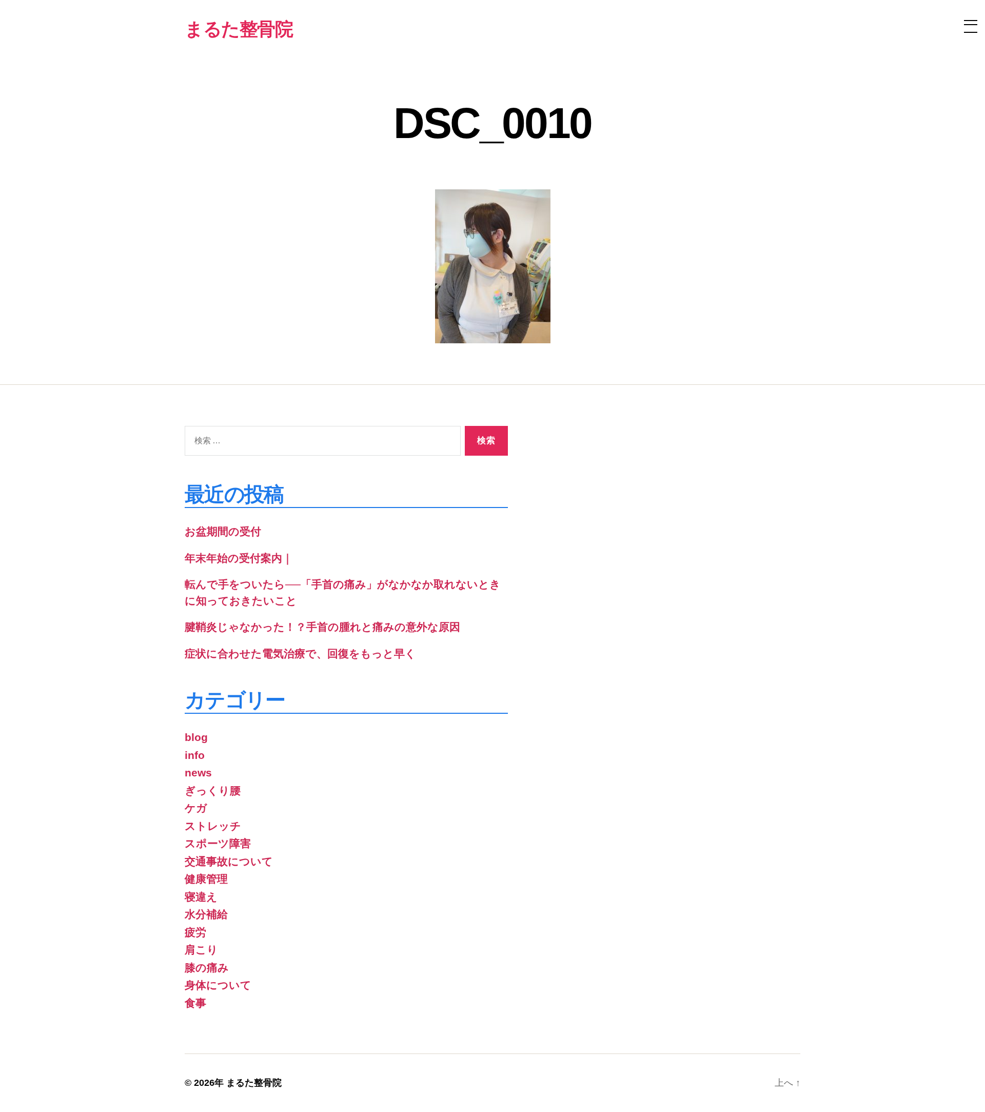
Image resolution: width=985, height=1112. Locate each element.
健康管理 (206, 879)
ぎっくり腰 (213, 790)
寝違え (201, 897)
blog (196, 737)
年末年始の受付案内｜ (239, 558)
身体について (218, 985)
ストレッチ (213, 826)
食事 (195, 1003)
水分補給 (206, 914)
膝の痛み (207, 967)
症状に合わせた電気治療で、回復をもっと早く (300, 653)
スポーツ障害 (218, 843)
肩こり (201, 949)
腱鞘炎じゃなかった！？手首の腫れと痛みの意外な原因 (322, 627)
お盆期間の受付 (223, 531)
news (198, 772)
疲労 (195, 932)
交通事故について (229, 861)
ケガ (196, 808)
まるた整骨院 (254, 1083)
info (195, 755)
